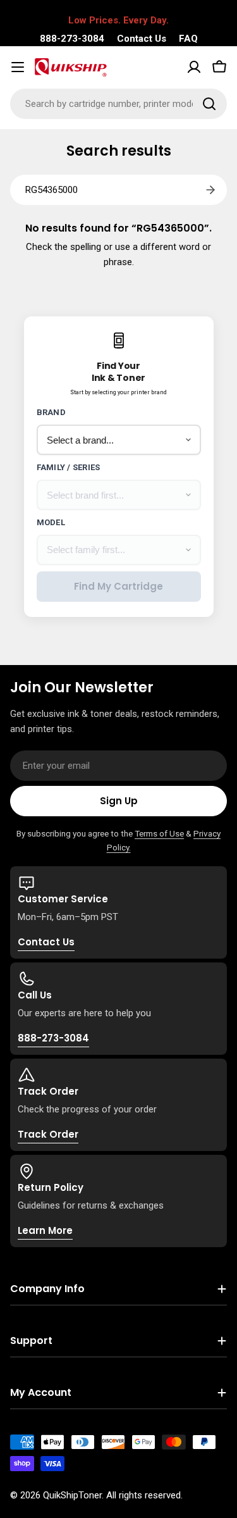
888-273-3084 (72, 38)
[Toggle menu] (17, 67)
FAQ (188, 38)
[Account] (194, 67)
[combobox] (118, 104)
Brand (51, 412)
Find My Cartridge (118, 586)
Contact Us (141, 38)
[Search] (209, 103)
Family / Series (68, 467)
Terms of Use (159, 833)
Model (51, 522)
